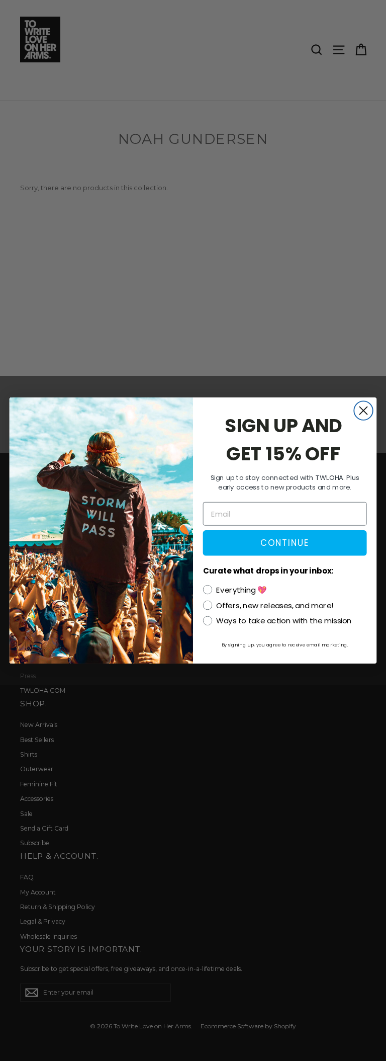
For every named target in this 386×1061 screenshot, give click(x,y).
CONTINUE (284, 542)
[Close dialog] (363, 410)
